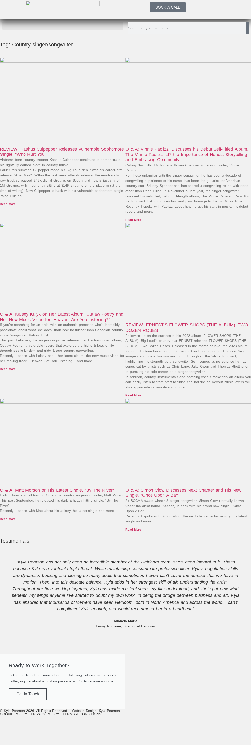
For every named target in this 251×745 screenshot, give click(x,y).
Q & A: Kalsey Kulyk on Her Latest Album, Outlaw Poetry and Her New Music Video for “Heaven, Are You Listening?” (61, 317)
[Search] (247, 28)
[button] (62, 26)
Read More (8, 204)
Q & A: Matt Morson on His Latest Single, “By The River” (57, 490)
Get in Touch (27, 694)
